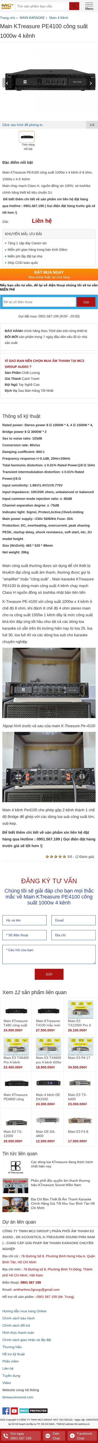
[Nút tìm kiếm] (74, 6)
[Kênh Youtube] (15, 1410)
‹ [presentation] (7, 82)
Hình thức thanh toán (18, 1332)
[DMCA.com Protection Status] (33, 1412)
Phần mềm (10, 1361)
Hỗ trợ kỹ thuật (13, 1354)
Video (6, 1383)
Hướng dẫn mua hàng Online (24, 1311)
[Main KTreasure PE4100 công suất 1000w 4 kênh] (49, 80)
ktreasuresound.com (17, 1397)
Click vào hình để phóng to (22, 125)
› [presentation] (90, 82)
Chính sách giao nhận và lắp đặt (26, 1340)
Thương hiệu (12, 1347)
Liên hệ (8, 1368)
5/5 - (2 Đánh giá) (81, 857)
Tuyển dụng (11, 1376)
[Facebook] (6, 1410)
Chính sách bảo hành (18, 1318)
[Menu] (89, 5)
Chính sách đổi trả (16, 1325)
